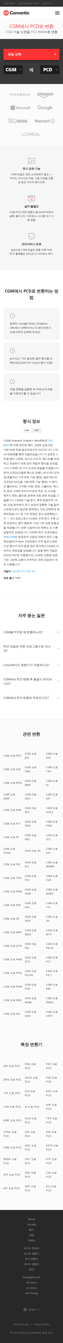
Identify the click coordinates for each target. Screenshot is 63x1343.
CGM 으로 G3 (11, 918)
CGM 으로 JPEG (13, 782)
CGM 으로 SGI (12, 1013)
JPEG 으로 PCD (12, 1079)
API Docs (31, 1282)
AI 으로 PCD (32, 1106)
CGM (26, 430)
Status (31, 1240)
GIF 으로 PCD (12, 1188)
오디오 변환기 (31, 1253)
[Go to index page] (16, 12)
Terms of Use (21, 1324)
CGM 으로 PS (11, 837)
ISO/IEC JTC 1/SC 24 (23, 571)
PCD (37, 430)
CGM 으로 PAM (13, 959)
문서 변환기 (31, 1258)
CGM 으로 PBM (13, 891)
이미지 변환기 (31, 1264)
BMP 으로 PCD (12, 1120)
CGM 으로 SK (33, 850)
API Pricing (32, 1293)
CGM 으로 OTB (13, 945)
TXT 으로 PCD (12, 1093)
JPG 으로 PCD (12, 1066)
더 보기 (45, 3)
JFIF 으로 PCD (12, 1174)
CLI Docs (31, 1288)
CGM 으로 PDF (12, 755)
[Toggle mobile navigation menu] (57, 12)
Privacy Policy (42, 1324)
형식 (31, 1229)
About (31, 1219)
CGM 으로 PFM (13, 973)
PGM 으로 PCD (12, 1147)
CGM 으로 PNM (13, 986)
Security (31, 1224)
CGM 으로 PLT (12, 823)
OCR (31, 1269)
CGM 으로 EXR (12, 905)
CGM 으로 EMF (12, 810)
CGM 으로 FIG (12, 864)
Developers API (31, 1277)
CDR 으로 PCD (12, 1106)
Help (31, 1235)
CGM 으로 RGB (12, 1000)
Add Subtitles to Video (28, 3)
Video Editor (9, 3)
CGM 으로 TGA (12, 878)
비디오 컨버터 (31, 1248)
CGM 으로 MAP (13, 932)
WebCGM (9, 536)
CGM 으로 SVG (12, 769)
